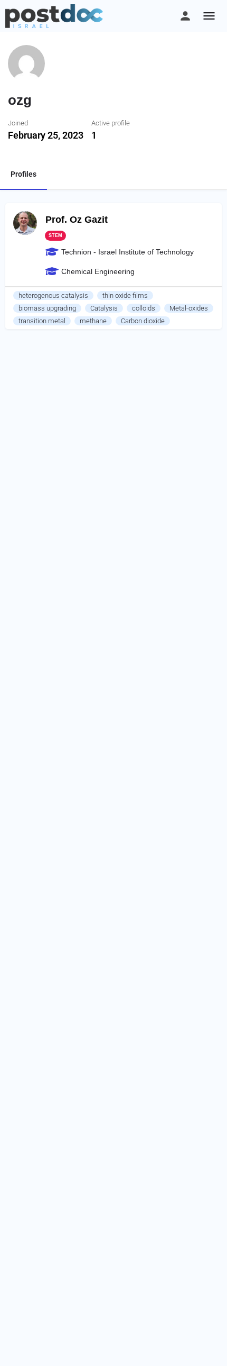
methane (93, 320)
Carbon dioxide (143, 320)
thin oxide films (125, 295)
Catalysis (104, 308)
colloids (143, 308)
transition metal (41, 320)
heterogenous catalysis (53, 295)
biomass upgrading (47, 308)
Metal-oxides (188, 308)
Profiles (23, 174)
